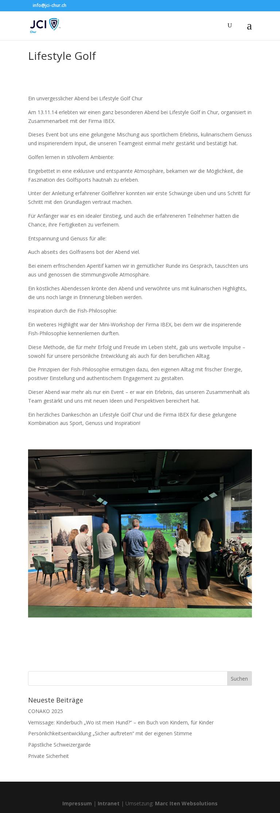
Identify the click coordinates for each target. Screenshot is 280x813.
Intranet (109, 803)
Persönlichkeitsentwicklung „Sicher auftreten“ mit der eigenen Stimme (110, 733)
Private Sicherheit (48, 755)
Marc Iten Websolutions (186, 803)
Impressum (77, 803)
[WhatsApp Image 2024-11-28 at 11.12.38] (140, 617)
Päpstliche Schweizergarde (59, 744)
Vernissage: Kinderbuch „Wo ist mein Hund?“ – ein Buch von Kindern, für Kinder (121, 722)
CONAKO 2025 (45, 711)
